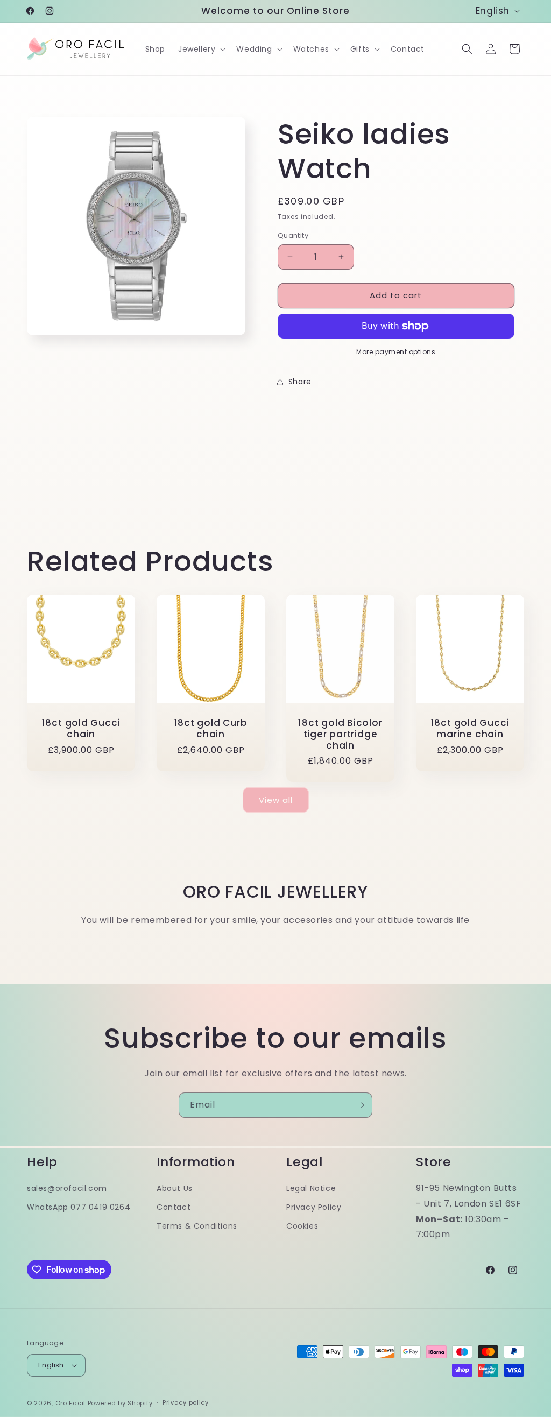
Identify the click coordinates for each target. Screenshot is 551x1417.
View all (276, 800)
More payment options (395, 351)
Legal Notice (311, 1188)
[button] (201, 49)
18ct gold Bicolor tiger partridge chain (340, 734)
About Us (175, 1188)
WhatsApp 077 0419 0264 (78, 1207)
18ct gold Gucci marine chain (470, 728)
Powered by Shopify (120, 1403)
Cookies (302, 1226)
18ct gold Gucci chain (81, 728)
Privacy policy (186, 1402)
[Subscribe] (360, 1105)
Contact (173, 1207)
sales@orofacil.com (67, 1188)
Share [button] (300, 381)
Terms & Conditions (197, 1226)
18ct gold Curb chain (211, 728)
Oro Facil (70, 1403)
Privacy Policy (313, 1207)
